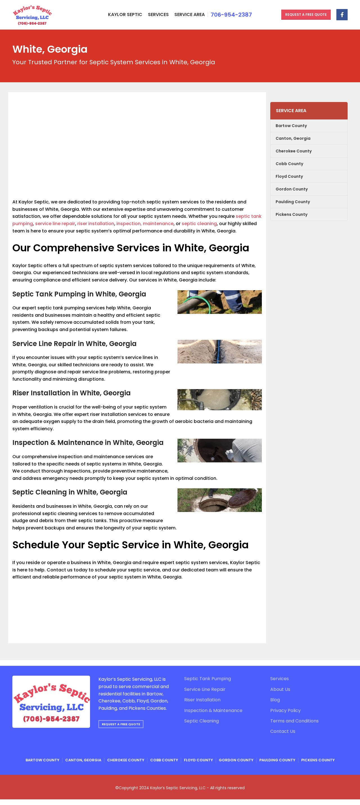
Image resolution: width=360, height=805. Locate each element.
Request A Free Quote (306, 14)
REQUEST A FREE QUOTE (121, 724)
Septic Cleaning (201, 721)
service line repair (55, 223)
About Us (280, 689)
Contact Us (282, 731)
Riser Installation (202, 700)
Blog (275, 700)
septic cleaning (199, 223)
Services (279, 679)
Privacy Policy (285, 711)
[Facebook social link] (342, 14)
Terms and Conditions (294, 721)
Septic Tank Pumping (207, 679)
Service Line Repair (205, 689)
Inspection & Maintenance (213, 711)
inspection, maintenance (145, 223)
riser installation (95, 223)
